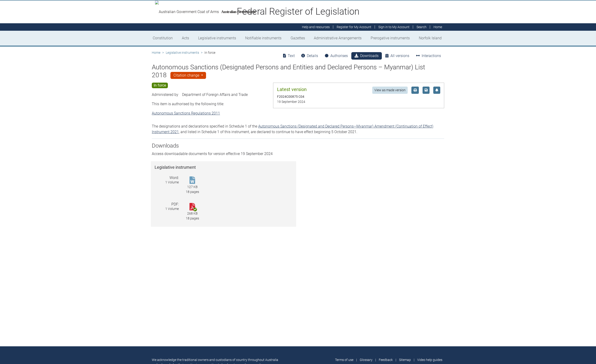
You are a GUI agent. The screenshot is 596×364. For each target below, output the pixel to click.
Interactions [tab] (431, 56)
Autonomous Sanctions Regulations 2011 (186, 113)
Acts (185, 38)
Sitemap (405, 360)
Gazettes (298, 38)
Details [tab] (312, 56)
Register (354, 27)
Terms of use (344, 360)
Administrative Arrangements (338, 38)
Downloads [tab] (369, 56)
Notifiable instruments (263, 38)
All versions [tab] (399, 56)
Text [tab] (291, 56)
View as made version (390, 90)
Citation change (186, 75)
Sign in (394, 27)
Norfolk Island (430, 38)
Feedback (386, 360)
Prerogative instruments (390, 38)
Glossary (366, 360)
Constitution (163, 38)
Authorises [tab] (339, 56)
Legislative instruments (217, 38)
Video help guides (429, 360)
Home (156, 52)
